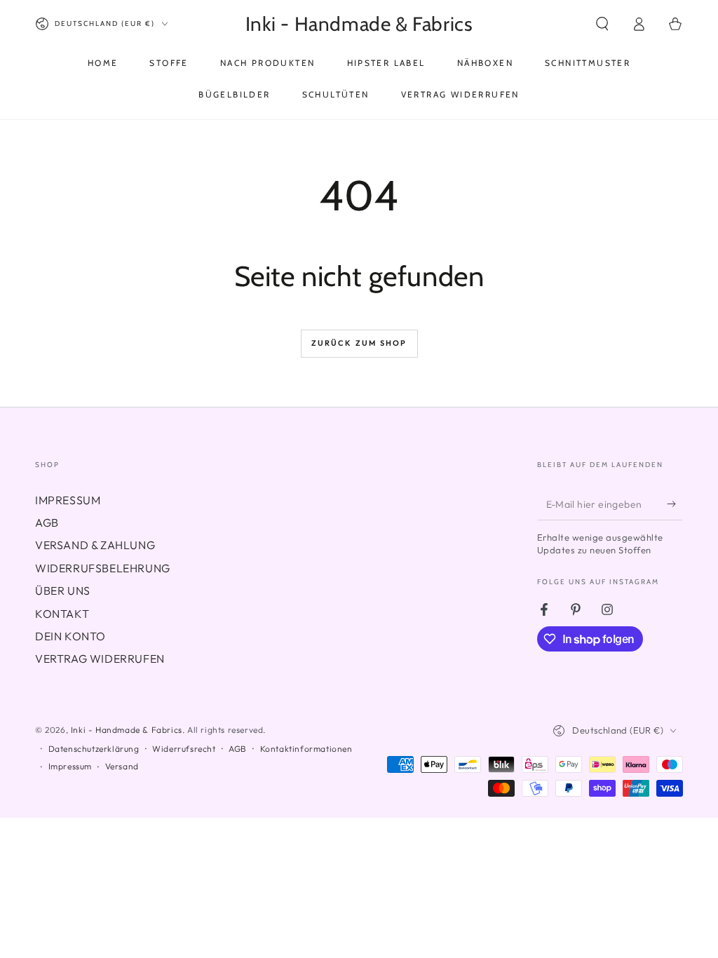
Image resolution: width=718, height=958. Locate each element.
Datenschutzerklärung (94, 748)
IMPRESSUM (67, 500)
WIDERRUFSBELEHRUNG (102, 568)
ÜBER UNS (62, 590)
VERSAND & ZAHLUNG (95, 545)
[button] (602, 23)
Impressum (70, 766)
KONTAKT (62, 614)
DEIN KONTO (70, 636)
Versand (122, 766)
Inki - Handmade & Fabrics (126, 729)
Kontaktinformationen (306, 748)
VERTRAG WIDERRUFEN (100, 659)
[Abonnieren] (675, 504)
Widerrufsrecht (183, 748)
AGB (47, 522)
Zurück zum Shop (359, 343)
